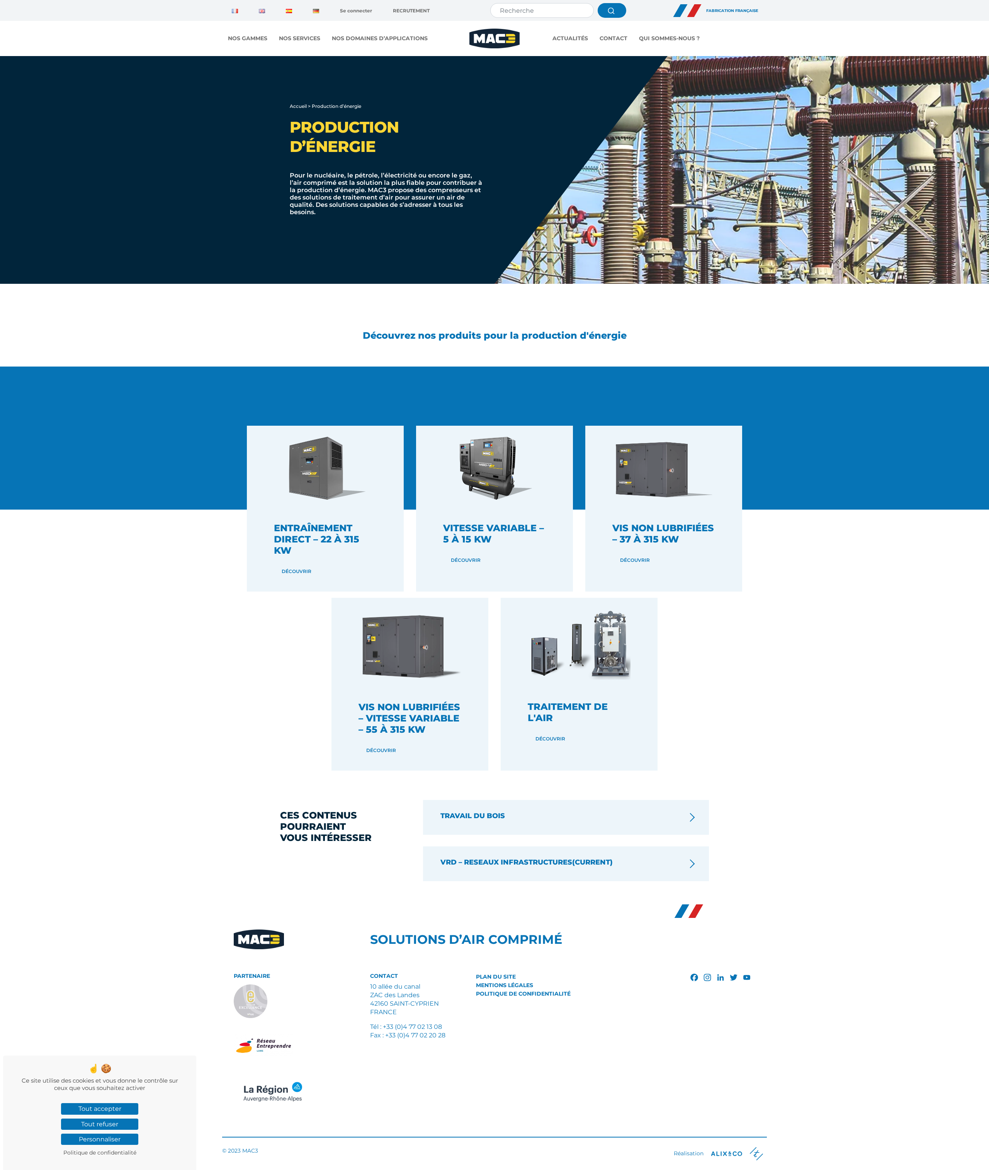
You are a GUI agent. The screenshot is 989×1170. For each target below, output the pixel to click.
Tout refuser (99, 1124)
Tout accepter (99, 1108)
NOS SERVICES (299, 38)
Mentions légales (504, 985)
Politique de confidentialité (523, 993)
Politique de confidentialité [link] (99, 1152)
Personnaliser (100, 1139)
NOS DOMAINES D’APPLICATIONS (380, 38)
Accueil (298, 106)
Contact (613, 38)
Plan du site (496, 976)
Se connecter (356, 11)
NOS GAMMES (247, 38)
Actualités (570, 38)
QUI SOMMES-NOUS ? (669, 38)
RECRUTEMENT (411, 11)
